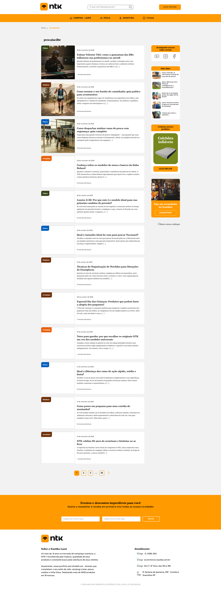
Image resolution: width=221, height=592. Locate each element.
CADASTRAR (165, 213)
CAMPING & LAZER (82, 18)
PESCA (107, 18)
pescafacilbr (54, 28)
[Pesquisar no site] (130, 7)
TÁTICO (150, 18)
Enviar (151, 519)
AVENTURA (128, 18)
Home (43, 28)
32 (102, 473)
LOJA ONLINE (170, 7)
